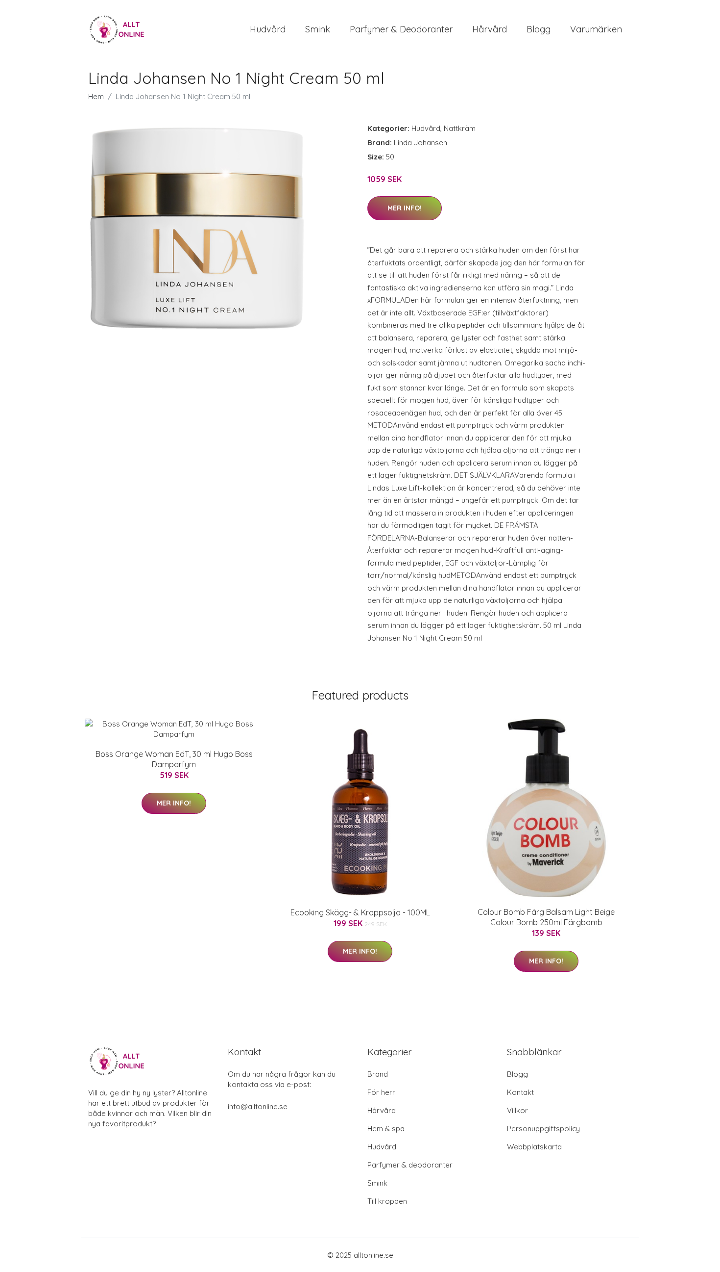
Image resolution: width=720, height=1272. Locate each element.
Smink (317, 29)
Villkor (517, 1110)
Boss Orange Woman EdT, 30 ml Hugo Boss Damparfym (174, 759)
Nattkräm (460, 128)
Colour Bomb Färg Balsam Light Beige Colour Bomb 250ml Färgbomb (546, 917)
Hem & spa (386, 1128)
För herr (381, 1092)
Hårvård (489, 29)
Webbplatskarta (534, 1146)
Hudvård (268, 29)
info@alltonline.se (258, 1106)
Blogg (539, 29)
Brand (377, 1074)
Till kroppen (387, 1201)
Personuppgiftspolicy (543, 1128)
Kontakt (520, 1092)
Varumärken (596, 29)
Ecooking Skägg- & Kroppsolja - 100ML (360, 912)
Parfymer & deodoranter (401, 29)
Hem (96, 96)
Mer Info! (404, 208)
